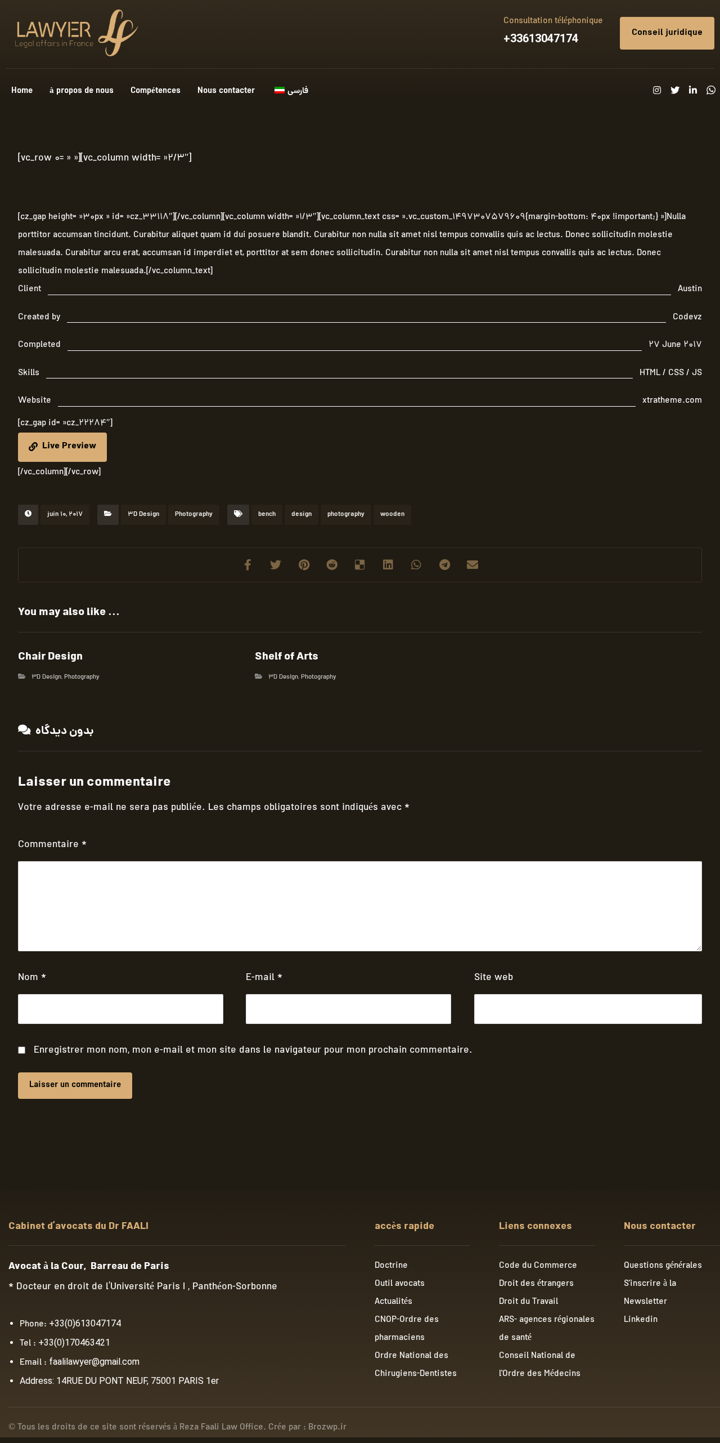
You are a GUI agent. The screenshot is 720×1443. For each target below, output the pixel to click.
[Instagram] (657, 90)
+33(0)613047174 (85, 1323)
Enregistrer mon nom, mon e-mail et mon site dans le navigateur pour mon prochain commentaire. (253, 1050)
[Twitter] (675, 90)
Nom (32, 978)
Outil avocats (400, 1284)
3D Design (143, 515)
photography (345, 515)
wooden (392, 515)
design (301, 515)
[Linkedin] (693, 90)
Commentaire (52, 845)
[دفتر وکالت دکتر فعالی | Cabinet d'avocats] (75, 33)
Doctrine (391, 1266)
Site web (493, 978)
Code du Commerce (538, 1266)
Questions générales (663, 1266)
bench (267, 515)
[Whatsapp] (711, 90)
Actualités (393, 1302)
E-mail (264, 978)
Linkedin (641, 1320)
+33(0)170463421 (74, 1342)
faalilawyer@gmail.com (94, 1361)
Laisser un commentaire (75, 1085)
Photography (194, 515)
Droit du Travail (528, 1302)
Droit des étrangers (536, 1284)
